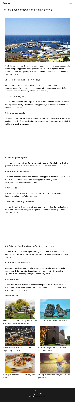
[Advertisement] (37, 141)
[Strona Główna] (3, 13)
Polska (8, 13)
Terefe (6, 3)
